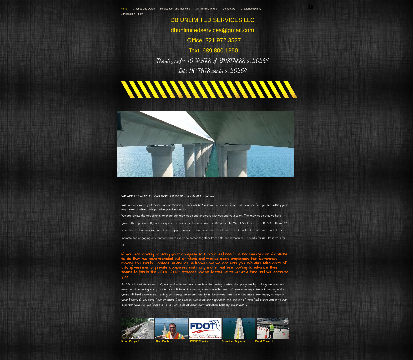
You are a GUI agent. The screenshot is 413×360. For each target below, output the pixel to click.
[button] (310, 6)
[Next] (289, 144)
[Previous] (121, 144)
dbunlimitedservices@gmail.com (212, 30)
